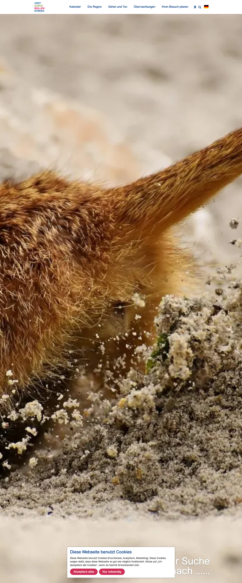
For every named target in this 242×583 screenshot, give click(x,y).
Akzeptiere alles (84, 571)
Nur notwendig (112, 571)
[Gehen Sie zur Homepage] (39, 7)
